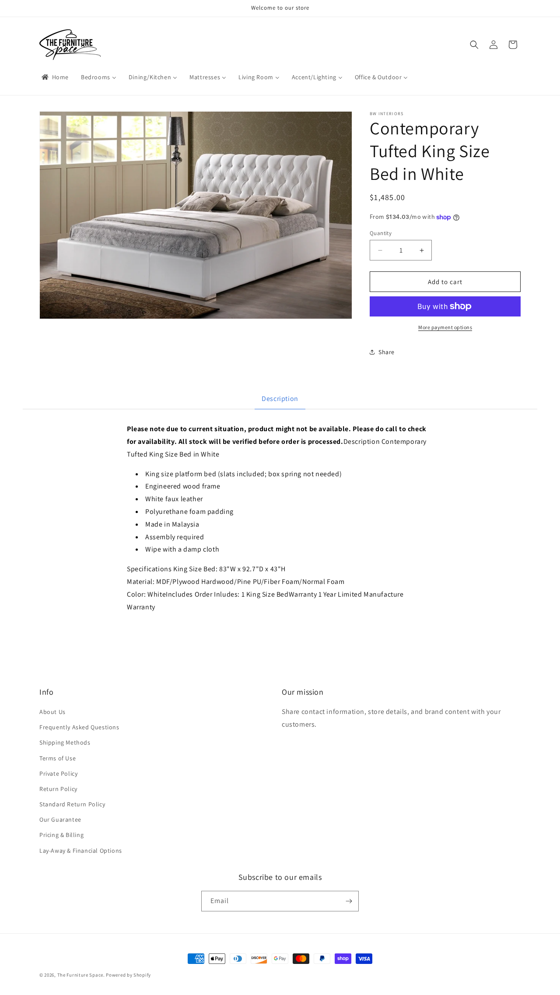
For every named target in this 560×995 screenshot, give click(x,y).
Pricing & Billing (61, 835)
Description (280, 398)
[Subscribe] (348, 901)
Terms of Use (57, 758)
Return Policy (58, 789)
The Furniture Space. (81, 975)
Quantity (381, 233)
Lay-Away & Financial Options (80, 850)
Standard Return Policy (72, 805)
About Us (52, 712)
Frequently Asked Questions (79, 727)
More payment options (445, 327)
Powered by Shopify (128, 975)
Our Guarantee (60, 820)
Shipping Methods (65, 743)
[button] (474, 44)
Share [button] (386, 352)
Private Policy (58, 773)
